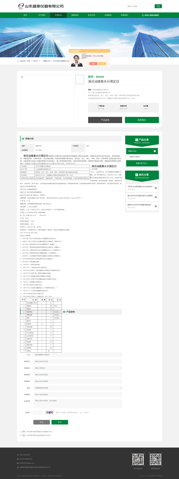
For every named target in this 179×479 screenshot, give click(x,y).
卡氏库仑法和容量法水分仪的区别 (140, 186)
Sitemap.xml (143, 476)
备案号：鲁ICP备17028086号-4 (52, 476)
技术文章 (91, 15)
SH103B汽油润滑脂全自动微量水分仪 (39, 431)
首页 (25, 15)
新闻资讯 (75, 15)
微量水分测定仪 (135, 157)
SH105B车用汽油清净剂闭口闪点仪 (38, 435)
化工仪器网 (151, 476)
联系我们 (124, 15)
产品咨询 (105, 120)
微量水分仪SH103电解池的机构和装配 (141, 205)
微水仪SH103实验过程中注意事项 (140, 196)
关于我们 (41, 15)
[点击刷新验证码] (49, 412)
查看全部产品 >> (142, 163)
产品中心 (58, 15)
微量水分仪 (47, 61)
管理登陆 (159, 476)
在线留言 (108, 15)
